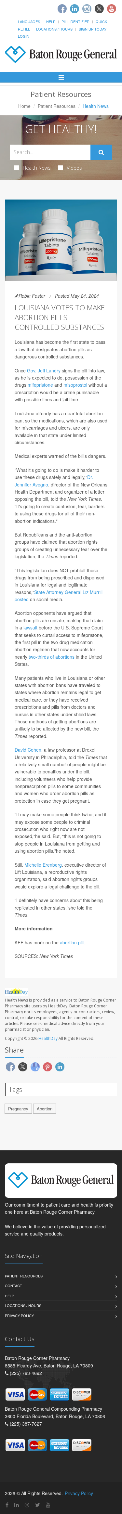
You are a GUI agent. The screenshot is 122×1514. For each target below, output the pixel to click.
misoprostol (75, 385)
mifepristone (40, 385)
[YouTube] (48, 1504)
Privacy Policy (19, 1315)
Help (50, 21)
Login (23, 36)
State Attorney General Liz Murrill (68, 592)
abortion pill (72, 942)
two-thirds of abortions (52, 656)
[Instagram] (86, 8)
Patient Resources (56, 106)
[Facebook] (62, 8)
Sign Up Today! (93, 29)
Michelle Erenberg (43, 864)
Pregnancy (18, 1109)
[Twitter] (99, 8)
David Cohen (28, 749)
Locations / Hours (54, 29)
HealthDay (48, 1038)
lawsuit (30, 627)
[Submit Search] (101, 152)
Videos (74, 167)
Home (24, 106)
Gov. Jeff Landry (44, 370)
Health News (37, 167)
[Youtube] (111, 8)
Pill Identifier (75, 21)
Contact (13, 1285)
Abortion (44, 1109)
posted (22, 599)
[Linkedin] (74, 8)
